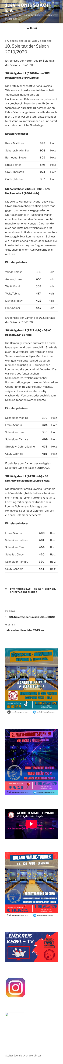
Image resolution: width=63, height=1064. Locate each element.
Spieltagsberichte (23, 592)
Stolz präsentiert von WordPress (23, 1055)
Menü (33, 27)
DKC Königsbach (21, 589)
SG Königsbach (44, 589)
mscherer (45, 41)
